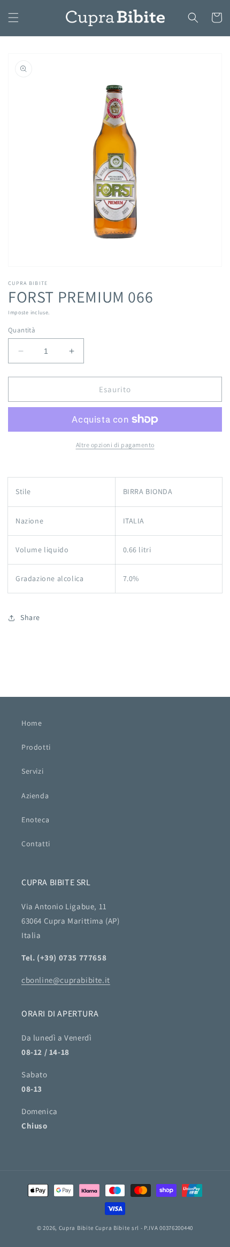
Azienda (35, 795)
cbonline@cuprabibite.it (65, 980)
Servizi (32, 771)
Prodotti (36, 747)
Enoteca (35, 819)
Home (31, 723)
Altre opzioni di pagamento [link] (115, 445)
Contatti (35, 843)
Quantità (21, 330)
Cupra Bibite (76, 1228)
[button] (13, 17)
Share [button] (30, 617)
